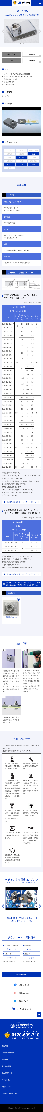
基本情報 (32, 54)
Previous (3, 31)
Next (39, 31)
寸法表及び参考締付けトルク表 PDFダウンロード (22, 502)
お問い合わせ (22, 974)
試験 (11, 60)
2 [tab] (23, 43)
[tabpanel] (21, 31)
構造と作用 (11, 54)
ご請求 (31, 958)
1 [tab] (20, 43)
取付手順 (32, 60)
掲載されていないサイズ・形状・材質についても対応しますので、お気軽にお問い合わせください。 (23, 583)
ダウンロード (11, 949)
